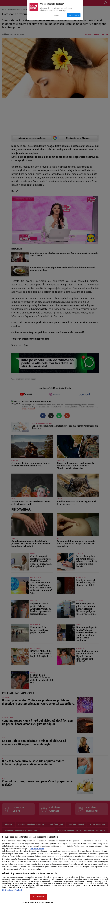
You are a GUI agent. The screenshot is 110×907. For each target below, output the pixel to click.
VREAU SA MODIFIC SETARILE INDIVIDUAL (38, 902)
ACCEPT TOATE (38, 897)
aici (50, 861)
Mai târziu (58, 15)
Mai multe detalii (37, 849)
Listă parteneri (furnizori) (12, 890)
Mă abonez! (74, 15)
